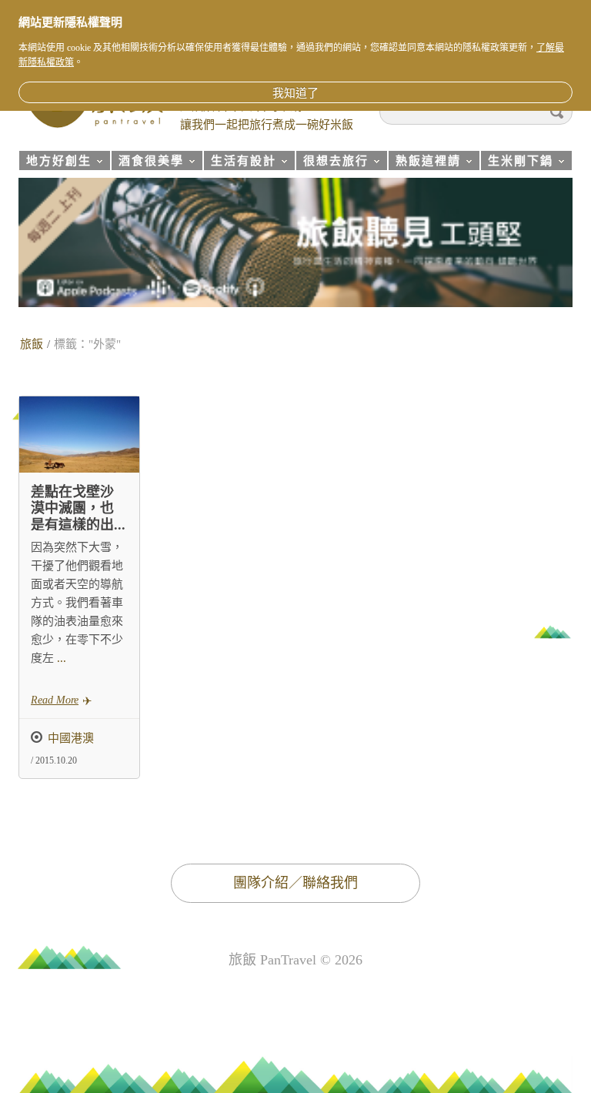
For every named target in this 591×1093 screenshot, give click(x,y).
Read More (54, 700)
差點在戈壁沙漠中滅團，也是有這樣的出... (78, 508)
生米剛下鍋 (516, 163)
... (60, 658)
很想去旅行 (332, 163)
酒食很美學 (147, 163)
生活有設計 (239, 163)
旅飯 (31, 344)
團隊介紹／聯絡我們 (295, 883)
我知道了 (295, 93)
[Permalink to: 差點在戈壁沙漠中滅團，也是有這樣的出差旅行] (79, 434)
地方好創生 (55, 163)
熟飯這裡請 (424, 163)
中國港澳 (71, 738)
